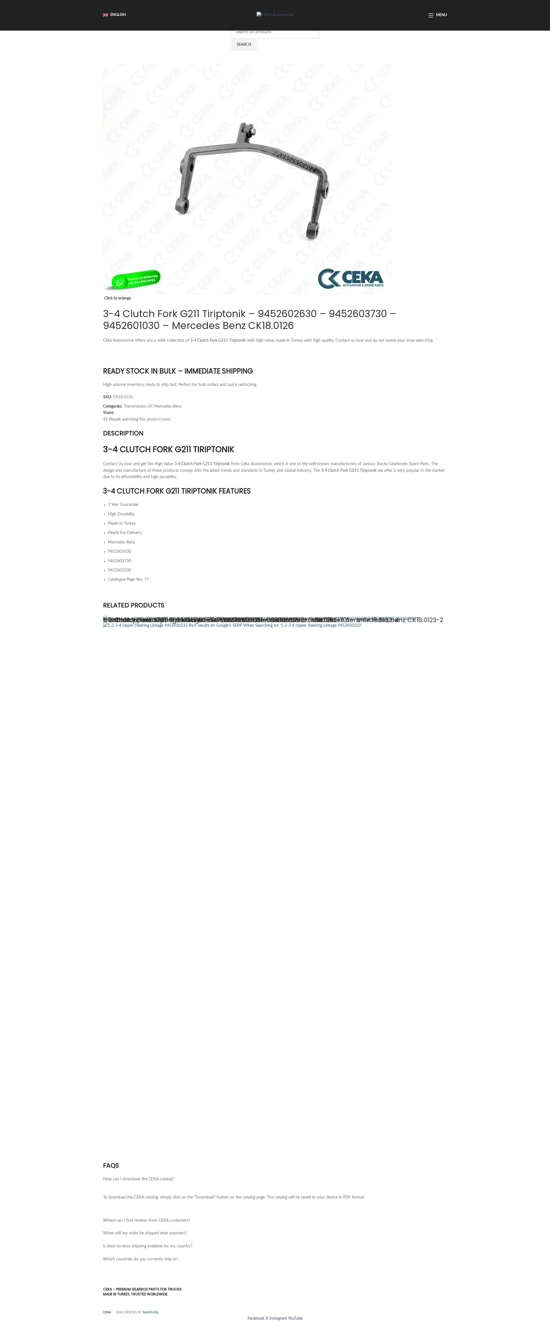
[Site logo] (275, 15)
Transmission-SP (138, 406)
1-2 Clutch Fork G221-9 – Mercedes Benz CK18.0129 (182, 619)
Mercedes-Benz (168, 406)
